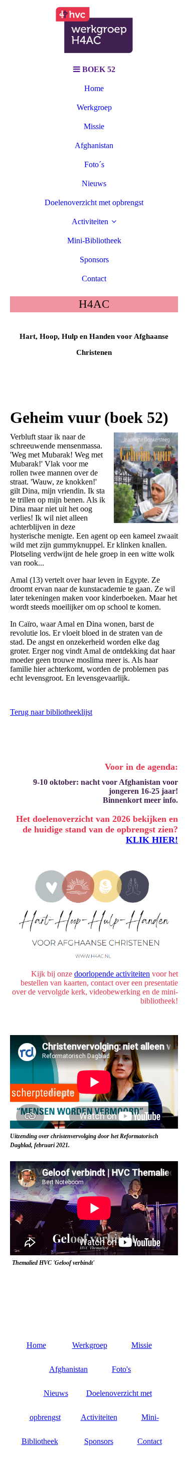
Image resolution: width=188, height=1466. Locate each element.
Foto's (121, 1369)
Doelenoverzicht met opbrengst (94, 202)
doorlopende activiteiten (112, 973)
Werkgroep (94, 107)
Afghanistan (94, 145)
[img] (94, 30)
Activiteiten (90, 221)
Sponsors (94, 259)
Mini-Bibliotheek (94, 240)
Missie (94, 126)
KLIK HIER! (152, 840)
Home (94, 88)
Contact (94, 278)
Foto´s (94, 164)
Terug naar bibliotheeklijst (51, 712)
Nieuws (94, 183)
